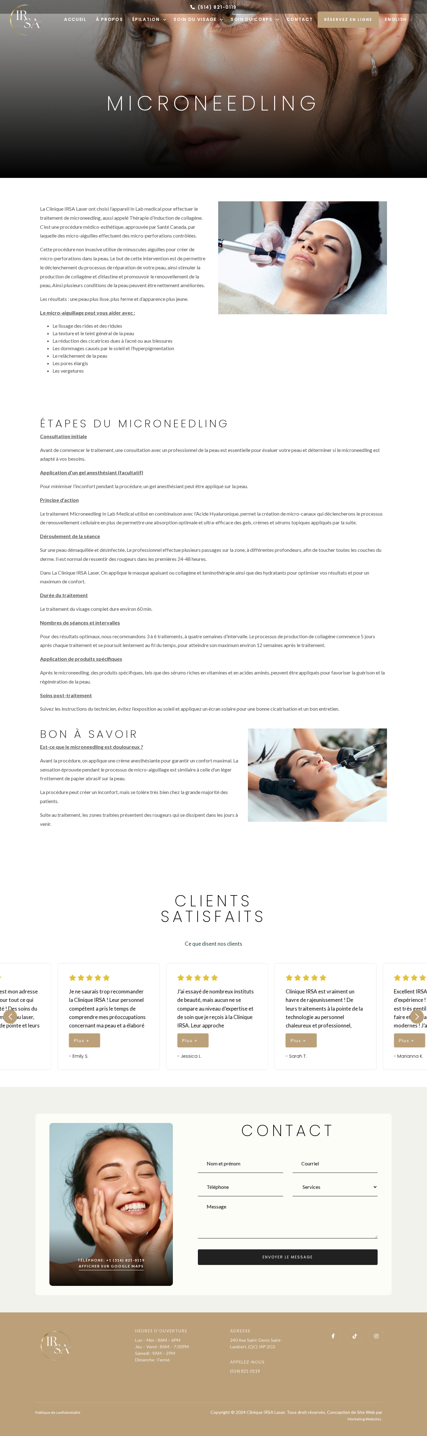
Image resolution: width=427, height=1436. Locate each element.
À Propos (109, 19)
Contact (300, 19)
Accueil (75, 19)
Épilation (145, 19)
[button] (10, 1017)
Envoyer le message (288, 1257)
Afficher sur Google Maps (111, 1266)
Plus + (24, 1040)
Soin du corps (252, 19)
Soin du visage (195, 19)
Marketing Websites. (365, 1419)
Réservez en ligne (348, 19)
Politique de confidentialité (57, 1412)
